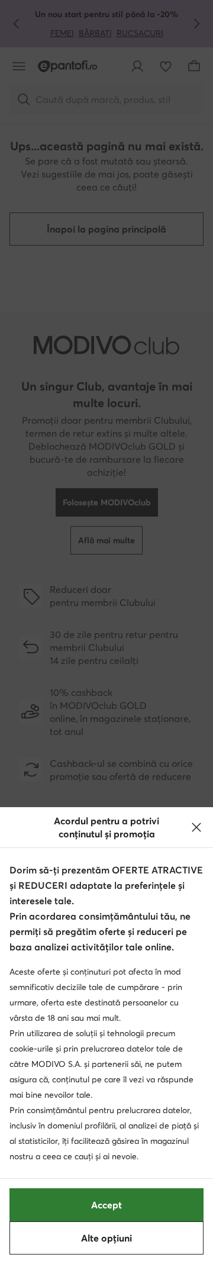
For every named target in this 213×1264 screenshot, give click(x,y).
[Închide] (196, 827)
